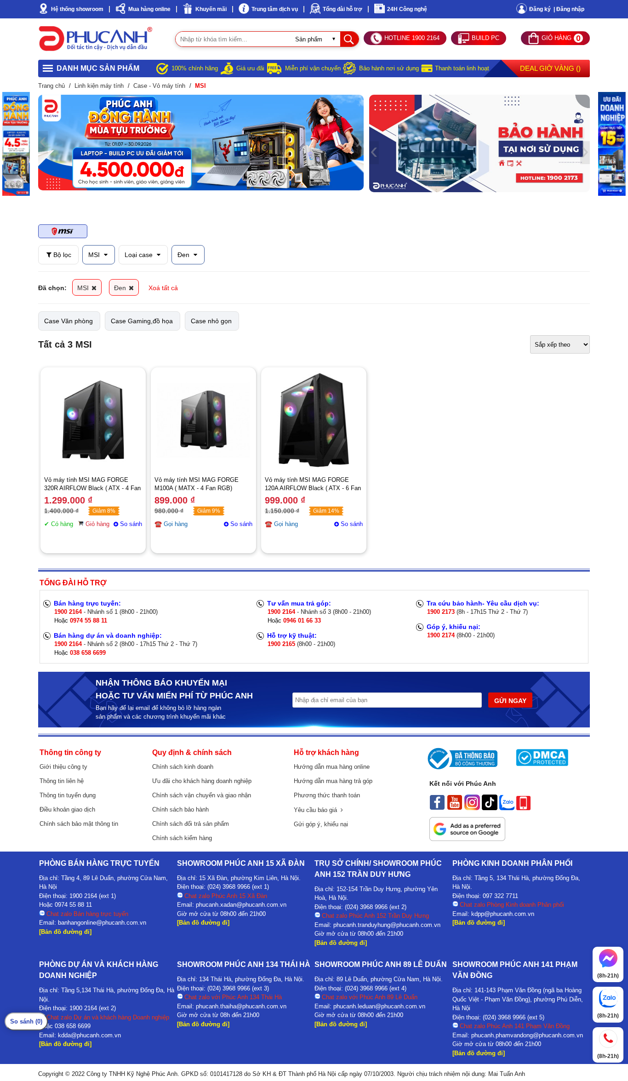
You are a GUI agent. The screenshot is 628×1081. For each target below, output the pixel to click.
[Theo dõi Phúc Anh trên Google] (467, 838)
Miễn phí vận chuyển (313, 68)
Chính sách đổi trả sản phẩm (190, 823)
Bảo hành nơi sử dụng (389, 68)
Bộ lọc (61, 254)
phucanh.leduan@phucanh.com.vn (379, 1006)
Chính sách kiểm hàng (182, 838)
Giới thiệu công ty (63, 766)
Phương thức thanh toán (327, 795)
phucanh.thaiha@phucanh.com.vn (241, 1006)
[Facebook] (437, 808)
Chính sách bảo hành (180, 809)
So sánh (131, 523)
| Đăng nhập (569, 9)
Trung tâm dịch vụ (274, 9)
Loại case (139, 254)
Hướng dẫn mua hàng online (332, 766)
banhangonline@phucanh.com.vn (102, 922)
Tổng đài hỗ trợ (342, 9)
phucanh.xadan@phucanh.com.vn (241, 904)
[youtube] (454, 808)
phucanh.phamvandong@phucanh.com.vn (527, 1035)
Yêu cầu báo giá (317, 809)
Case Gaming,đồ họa (142, 321)
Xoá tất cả (163, 288)
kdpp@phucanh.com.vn (502, 913)
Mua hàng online (149, 9)
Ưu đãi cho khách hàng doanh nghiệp (201, 781)
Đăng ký (540, 9)
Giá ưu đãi (250, 68)
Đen (184, 254)
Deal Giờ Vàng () (550, 68)
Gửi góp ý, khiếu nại (321, 824)
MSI (95, 254)
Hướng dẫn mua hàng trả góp (333, 781)
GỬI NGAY (510, 700)
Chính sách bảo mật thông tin (79, 823)
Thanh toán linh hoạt (462, 68)
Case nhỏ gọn (211, 321)
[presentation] (43, 142)
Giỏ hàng (97, 523)
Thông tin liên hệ (62, 781)
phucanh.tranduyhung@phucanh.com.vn (386, 924)
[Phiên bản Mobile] (523, 808)
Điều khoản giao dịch (67, 809)
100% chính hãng (194, 68)
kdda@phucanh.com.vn (89, 1035)
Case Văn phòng (68, 321)
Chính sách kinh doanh (182, 766)
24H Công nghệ (407, 9)
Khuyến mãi (211, 9)
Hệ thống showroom (77, 9)
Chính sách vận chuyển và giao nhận (201, 795)
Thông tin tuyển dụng (68, 795)
